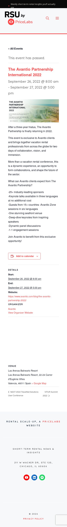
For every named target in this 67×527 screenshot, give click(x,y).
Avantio (12, 308)
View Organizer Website (20, 312)
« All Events (15, 48)
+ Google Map (39, 383)
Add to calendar (25, 256)
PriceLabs (52, 421)
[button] (47, 18)
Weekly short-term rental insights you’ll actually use (33, 6)
